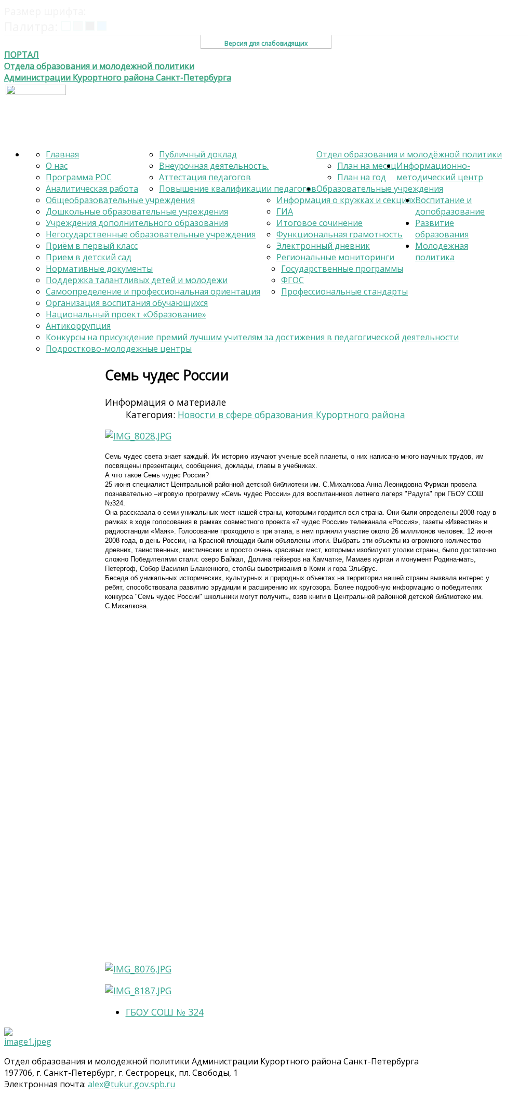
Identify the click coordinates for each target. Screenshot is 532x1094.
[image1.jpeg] (29, 1037)
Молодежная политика (441, 251)
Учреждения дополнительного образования (137, 223)
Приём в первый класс (92, 245)
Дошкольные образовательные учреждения (137, 211)
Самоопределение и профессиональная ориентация (153, 291)
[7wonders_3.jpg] (270, 787)
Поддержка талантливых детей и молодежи (137, 280)
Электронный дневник (323, 245)
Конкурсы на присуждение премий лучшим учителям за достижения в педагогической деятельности (252, 337)
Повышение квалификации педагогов (237, 188)
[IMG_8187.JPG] (138, 990)
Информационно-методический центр (439, 171)
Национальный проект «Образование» (126, 314)
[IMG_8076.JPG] (138, 969)
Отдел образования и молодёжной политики (409, 154)
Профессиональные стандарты (344, 291)
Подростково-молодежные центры (119, 348)
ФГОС (292, 280)
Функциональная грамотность (339, 234)
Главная (62, 154)
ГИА (284, 211)
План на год (361, 177)
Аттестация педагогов (205, 177)
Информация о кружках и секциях (345, 200)
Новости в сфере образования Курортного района (291, 414)
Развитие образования (442, 228)
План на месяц (366, 165)
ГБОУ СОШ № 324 (165, 1012)
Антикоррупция (78, 325)
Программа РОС (79, 177)
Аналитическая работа (92, 188)
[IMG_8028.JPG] (138, 436)
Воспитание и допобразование (450, 205)
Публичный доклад (198, 154)
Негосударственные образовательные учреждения (151, 234)
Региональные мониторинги (335, 257)
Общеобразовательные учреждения (120, 200)
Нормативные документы (99, 268)
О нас (57, 165)
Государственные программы (342, 268)
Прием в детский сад (88, 257)
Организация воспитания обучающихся (127, 303)
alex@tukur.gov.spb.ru (131, 1084)
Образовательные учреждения (379, 188)
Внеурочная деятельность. (214, 165)
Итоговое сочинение (319, 223)
